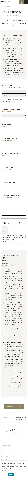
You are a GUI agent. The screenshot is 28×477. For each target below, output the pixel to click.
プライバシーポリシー (6, 453)
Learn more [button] (5, 470)
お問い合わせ (4, 459)
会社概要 (3, 450)
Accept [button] (11, 474)
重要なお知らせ (5, 456)
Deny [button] (4, 474)
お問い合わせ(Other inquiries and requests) (14, 431)
